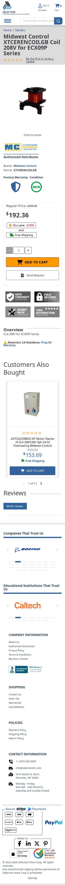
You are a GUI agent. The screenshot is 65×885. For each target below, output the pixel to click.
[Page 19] (39, 567)
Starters (20, 30)
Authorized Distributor (22, 646)
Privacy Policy (16, 650)
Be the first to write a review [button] (40, 60)
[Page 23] (25, 570)
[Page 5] (39, 561)
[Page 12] (39, 564)
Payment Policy (17, 730)
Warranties (15, 702)
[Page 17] (25, 567)
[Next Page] (57, 550)
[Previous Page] (7, 550)
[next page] (41, 483)
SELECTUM (9, 12)
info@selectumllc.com (28, 768)
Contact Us (15, 694)
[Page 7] (52, 561)
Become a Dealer (18, 658)
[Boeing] (28, 549)
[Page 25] (39, 570)
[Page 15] (11, 567)
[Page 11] (32, 564)
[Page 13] (46, 564)
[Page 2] (18, 561)
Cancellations (16, 707)
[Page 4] (32, 561)
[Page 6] (46, 561)
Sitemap (32, 878)
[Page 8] (11, 564)
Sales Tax (14, 698)
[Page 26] (46, 570)
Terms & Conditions (20, 654)
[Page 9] (18, 564)
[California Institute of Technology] (28, 605)
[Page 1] (11, 561)
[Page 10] (25, 564)
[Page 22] (18, 570)
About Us (14, 642)
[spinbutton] (18, 250)
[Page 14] (52, 564)
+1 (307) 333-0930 (26, 761)
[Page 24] (32, 570)
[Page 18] (32, 567)
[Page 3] (25, 561)
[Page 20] (46, 567)
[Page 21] (52, 567)
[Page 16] (18, 567)
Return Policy (16, 738)
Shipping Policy (18, 734)
